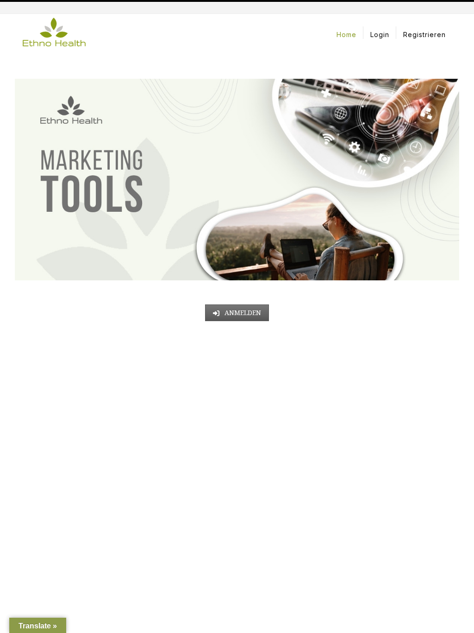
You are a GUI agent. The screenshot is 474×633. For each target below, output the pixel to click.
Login (379, 34)
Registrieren (424, 34)
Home (346, 34)
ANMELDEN (242, 312)
